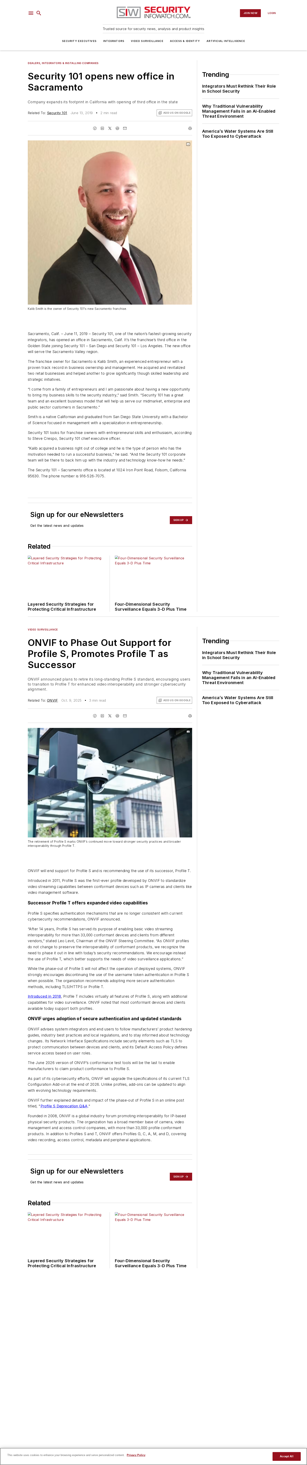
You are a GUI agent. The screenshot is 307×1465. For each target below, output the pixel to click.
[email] (125, 128)
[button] (31, 13)
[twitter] (110, 128)
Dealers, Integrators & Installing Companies (63, 63)
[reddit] (117, 128)
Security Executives (79, 41)
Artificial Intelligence (226, 41)
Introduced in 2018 (44, 996)
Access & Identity (185, 41)
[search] (39, 13)
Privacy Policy (136, 1455)
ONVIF (52, 700)
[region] (153, 1456)
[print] (190, 128)
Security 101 (57, 113)
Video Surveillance (147, 41)
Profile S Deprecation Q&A (64, 1106)
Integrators (113, 41)
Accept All (286, 1456)
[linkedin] (102, 128)
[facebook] (95, 128)
